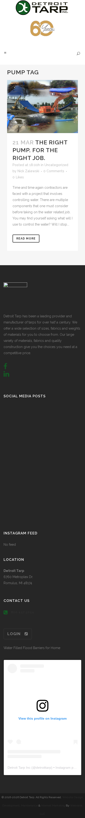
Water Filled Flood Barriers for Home (32, 648)
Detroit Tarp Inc (19, 767)
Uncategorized (56, 165)
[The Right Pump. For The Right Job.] (42, 106)
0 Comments (53, 171)
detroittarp (43, 767)
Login (14, 634)
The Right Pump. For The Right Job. (40, 150)
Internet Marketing (52, 805)
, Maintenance (29, 805)
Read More (26, 238)
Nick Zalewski (28, 171)
